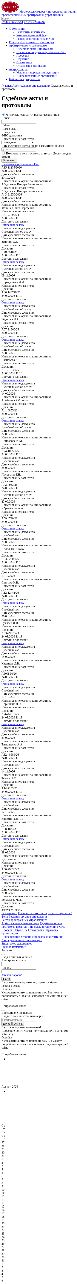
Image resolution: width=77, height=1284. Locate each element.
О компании (17, 28)
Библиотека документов (24, 79)
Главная (6, 85)
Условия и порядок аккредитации (37, 72)
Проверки (22, 55)
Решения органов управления (35, 38)
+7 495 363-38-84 (12, 22)
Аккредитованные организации (36, 75)
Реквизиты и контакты (30, 32)
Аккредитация (18, 69)
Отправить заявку (12, 224)
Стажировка (24, 62)
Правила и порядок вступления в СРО (41, 52)
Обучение (22, 59)
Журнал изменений (13, 946)
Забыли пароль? (11, 975)
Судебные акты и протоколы (34, 48)
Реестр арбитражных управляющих (31, 42)
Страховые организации (31, 65)
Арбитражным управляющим (28, 45)
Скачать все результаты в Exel (20, 164)
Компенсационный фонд (32, 35)
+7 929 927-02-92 (34, 22)
